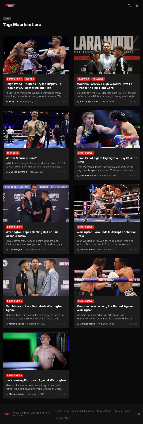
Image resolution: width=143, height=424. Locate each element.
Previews (98, 79)
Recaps (29, 79)
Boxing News (14, 79)
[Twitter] (138, 414)
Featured (83, 79)
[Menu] (137, 5)
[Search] (129, 5)
